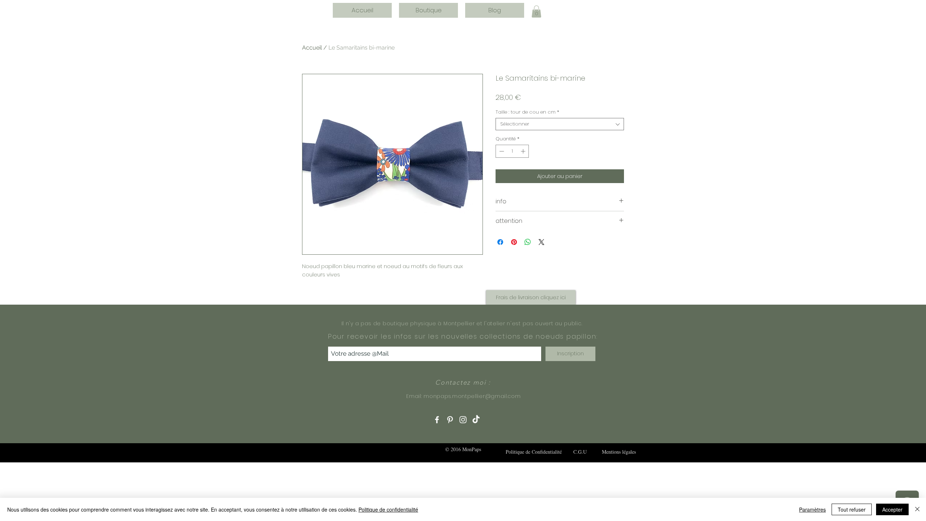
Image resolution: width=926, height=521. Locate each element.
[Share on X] (541, 242)
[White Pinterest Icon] (450, 419)
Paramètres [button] (812, 509)
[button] (536, 11)
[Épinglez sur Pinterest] (514, 242)
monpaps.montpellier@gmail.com (472, 396)
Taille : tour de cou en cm (527, 112)
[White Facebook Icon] (437, 419)
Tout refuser (852, 509)
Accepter (892, 509)
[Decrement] (501, 151)
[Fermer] (917, 509)
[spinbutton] (512, 151)
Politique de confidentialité (388, 509)
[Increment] (523, 151)
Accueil (312, 47)
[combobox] (560, 124)
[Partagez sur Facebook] (500, 242)
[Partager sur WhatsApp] (527, 242)
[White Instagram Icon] (463, 419)
